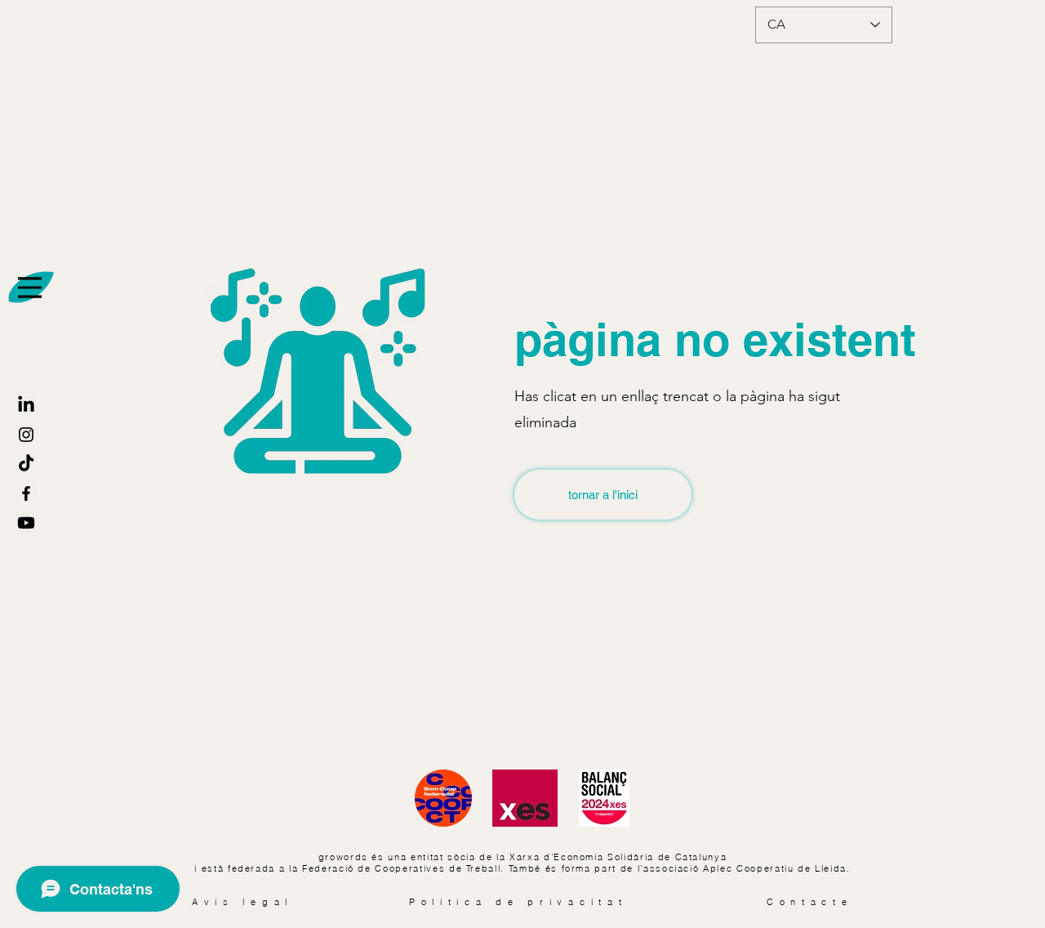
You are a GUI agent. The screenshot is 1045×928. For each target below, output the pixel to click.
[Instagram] (26, 434)
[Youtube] (26, 523)
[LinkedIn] (26, 405)
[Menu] (30, 287)
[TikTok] (26, 464)
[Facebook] (26, 493)
